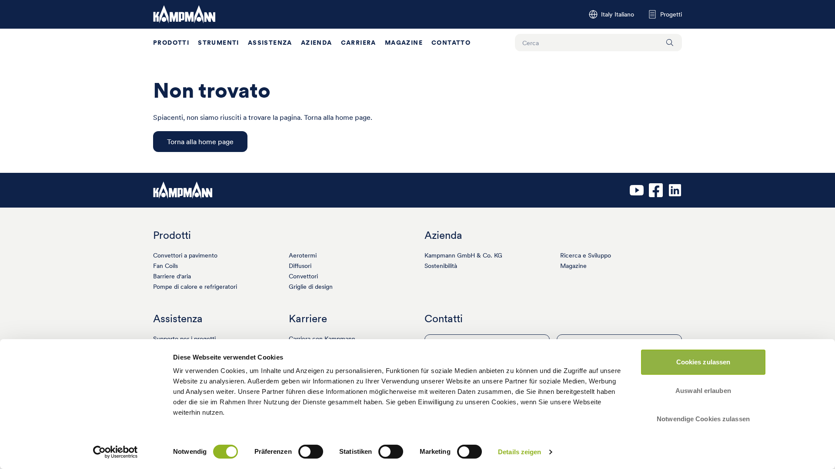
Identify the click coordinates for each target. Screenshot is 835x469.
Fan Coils (165, 266)
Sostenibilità (440, 266)
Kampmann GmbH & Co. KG (463, 255)
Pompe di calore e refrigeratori (195, 287)
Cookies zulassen (703, 362)
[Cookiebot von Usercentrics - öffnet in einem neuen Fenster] (115, 452)
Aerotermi (303, 255)
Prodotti (171, 42)
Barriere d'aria (172, 276)
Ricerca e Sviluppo (585, 255)
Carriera (358, 42)
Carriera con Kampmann (322, 339)
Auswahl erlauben (703, 390)
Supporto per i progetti (184, 339)
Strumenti (218, 42)
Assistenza (270, 42)
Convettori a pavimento (185, 255)
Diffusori (300, 266)
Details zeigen (519, 452)
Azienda (316, 42)
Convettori (303, 276)
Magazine (404, 42)
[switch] (310, 452)
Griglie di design (311, 287)
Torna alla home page (200, 141)
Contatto (451, 42)
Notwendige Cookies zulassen (703, 419)
